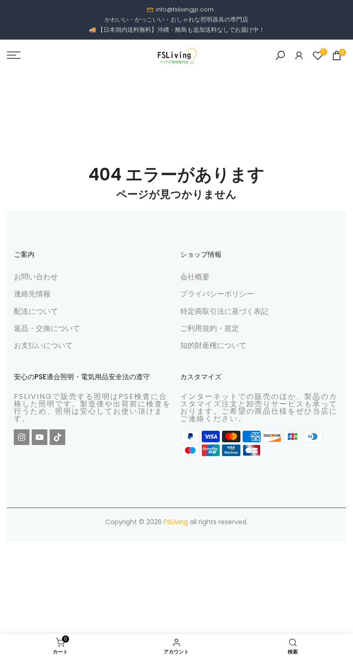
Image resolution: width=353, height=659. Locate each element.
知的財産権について (213, 345)
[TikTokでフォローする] (57, 437)
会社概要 (195, 277)
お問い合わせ (36, 277)
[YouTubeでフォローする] (39, 437)
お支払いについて (43, 345)
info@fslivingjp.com (185, 9)
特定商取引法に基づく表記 (224, 311)
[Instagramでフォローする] (21, 437)
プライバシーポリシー (217, 294)
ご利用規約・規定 (209, 328)
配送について (36, 311)
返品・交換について (47, 328)
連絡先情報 (32, 294)
